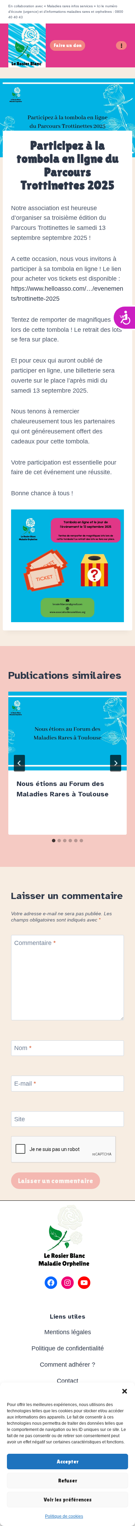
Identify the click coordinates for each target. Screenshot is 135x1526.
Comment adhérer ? (67, 1364)
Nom (23, 1048)
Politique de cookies (64, 1516)
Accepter (68, 1461)
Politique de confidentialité (68, 1348)
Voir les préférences (68, 1499)
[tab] (53, 840)
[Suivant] (115, 763)
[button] (124, 1391)
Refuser (67, 1480)
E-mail (25, 1083)
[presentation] (67, 731)
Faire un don (68, 45)
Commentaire (35, 942)
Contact (67, 1380)
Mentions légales (67, 1332)
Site (19, 1119)
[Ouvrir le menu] (121, 45)
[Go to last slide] (19, 763)
